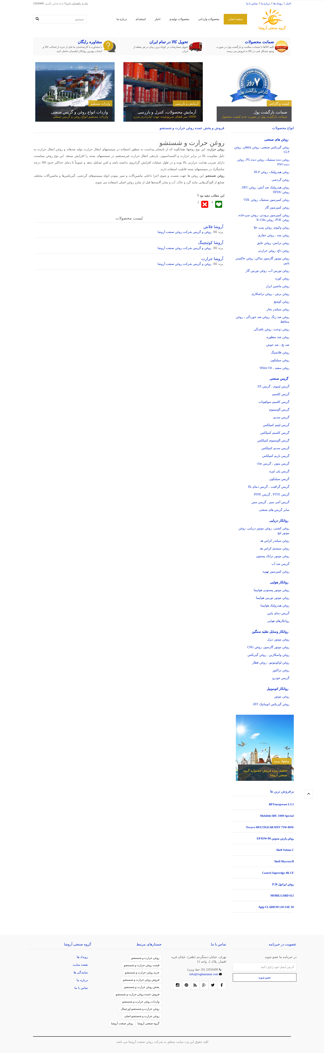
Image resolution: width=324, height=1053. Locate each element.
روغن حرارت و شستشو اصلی (141, 1016)
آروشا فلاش (213, 227)
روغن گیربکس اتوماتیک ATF (271, 704)
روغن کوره (282, 278)
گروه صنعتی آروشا (148, 1023)
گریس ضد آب (280, 564)
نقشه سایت (80, 964)
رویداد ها (278, 3)
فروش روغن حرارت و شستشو (141, 979)
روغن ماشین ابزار (277, 286)
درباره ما (265, 3)
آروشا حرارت (212, 259)
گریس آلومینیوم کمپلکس (273, 440)
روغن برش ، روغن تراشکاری (270, 294)
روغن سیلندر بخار (278, 309)
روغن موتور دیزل (278, 639)
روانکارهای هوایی (278, 621)
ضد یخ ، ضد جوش (277, 344)
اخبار (288, 3)
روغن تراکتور (280, 670)
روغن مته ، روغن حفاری (273, 235)
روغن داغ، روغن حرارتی (273, 250)
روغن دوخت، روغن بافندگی (271, 329)
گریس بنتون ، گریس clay (273, 463)
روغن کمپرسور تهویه (276, 571)
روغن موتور (281, 696)
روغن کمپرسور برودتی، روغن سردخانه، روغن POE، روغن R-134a (263, 217)
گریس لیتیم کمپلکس (276, 425)
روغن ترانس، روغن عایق (273, 243)
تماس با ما (252, 3)
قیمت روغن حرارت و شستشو (141, 965)
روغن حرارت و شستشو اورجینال (140, 1008)
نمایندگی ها (81, 972)
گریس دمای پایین (278, 613)
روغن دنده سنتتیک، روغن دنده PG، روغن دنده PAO (263, 162)
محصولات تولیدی (179, 19)
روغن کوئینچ (281, 301)
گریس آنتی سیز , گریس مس (270, 502)
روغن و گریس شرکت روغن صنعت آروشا (184, 232)
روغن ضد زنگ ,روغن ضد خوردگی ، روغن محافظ (262, 319)
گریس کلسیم (280, 394)
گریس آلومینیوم (279, 409)
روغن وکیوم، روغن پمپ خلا (271, 227)
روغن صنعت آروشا (122, 1023)
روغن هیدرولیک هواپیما (275, 605)
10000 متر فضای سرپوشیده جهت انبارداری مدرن (164, 116)
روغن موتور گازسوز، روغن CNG (268, 647)
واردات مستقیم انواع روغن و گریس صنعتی (80, 116)
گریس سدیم (281, 417)
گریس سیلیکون (279, 479)
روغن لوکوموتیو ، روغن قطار (270, 662)
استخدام (141, 19)
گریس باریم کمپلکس (275, 456)
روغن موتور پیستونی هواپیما (271, 590)
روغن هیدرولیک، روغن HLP (271, 172)
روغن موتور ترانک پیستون (272, 556)
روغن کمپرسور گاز (277, 207)
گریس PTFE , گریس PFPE (271, 494)
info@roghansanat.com (204, 974)
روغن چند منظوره (277, 337)
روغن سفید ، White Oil (274, 368)
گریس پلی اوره (279, 471)
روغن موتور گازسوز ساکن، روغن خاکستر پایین (262, 261)
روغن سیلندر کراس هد (274, 540)
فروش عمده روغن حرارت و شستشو (137, 994)
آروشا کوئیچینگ (210, 242)
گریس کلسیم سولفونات (274, 402)
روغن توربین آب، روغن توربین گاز (267, 270)
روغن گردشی (280, 179)
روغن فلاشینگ (280, 352)
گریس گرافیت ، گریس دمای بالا (268, 486)
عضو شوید (264, 977)
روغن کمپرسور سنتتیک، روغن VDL (266, 199)
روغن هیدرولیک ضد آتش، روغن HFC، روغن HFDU (265, 190)
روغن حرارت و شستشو (145, 958)
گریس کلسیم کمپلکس (274, 432)
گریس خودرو (280, 678)
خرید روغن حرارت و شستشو (142, 972)
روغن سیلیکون (279, 360)
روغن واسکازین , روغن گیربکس (268, 655)
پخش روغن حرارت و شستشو (141, 987)
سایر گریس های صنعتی (274, 510)
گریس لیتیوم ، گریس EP (273, 386)
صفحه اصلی (235, 19)
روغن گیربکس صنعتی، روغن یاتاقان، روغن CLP (261, 150)
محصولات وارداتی (208, 19)
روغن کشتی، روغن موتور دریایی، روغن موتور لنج (263, 531)
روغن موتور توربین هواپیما (272, 597)
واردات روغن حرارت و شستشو (140, 1001)
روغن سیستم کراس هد (274, 548)
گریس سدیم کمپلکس (275, 448)
